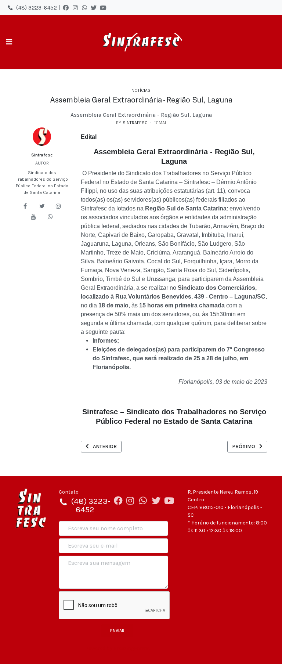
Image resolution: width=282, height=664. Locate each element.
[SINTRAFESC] (141, 42)
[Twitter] (93, 7)
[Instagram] (75, 7)
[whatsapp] (50, 216)
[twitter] (42, 206)
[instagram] (58, 206)
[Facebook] (65, 7)
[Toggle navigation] (9, 42)
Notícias (141, 90)
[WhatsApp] (84, 7)
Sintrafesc (42, 155)
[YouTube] (103, 7)
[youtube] (33, 216)
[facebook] (25, 206)
